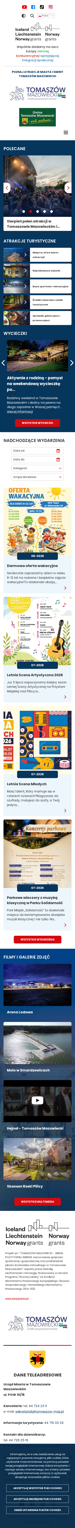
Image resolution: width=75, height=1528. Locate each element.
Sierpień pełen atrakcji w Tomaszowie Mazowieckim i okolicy (32, 224)
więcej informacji (20, 411)
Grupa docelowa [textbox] (24, 477)
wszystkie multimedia (37, 1202)
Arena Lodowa (20, 1012)
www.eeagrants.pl (17, 1298)
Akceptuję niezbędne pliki (37, 1499)
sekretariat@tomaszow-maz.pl (39, 1411)
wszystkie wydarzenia (38, 939)
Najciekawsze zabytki (46, 270)
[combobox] (37, 468)
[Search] (32, 15)
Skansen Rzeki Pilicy (25, 1186)
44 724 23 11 (38, 1406)
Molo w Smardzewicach (28, 1070)
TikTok (41, 7)
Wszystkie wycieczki (37, 423)
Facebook (33, 7)
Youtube (24, 7)
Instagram (50, 7)
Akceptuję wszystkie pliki (37, 1488)
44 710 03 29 (53, 1423)
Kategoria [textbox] (20, 468)
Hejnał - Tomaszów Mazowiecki (35, 1128)
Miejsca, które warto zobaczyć (45, 255)
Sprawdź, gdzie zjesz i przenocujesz (46, 318)
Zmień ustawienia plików (37, 1510)
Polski (44, 15)
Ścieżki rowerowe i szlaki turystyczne (48, 302)
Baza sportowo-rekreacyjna (50, 286)
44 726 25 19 (18, 1440)
